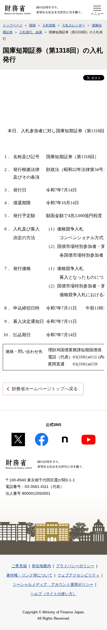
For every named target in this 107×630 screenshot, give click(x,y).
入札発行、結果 (30, 32)
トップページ (12, 25)
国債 (32, 25)
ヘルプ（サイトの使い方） (53, 594)
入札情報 (48, 25)
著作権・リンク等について (29, 575)
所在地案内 (41, 566)
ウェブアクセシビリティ (78, 575)
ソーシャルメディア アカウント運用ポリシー (53, 584)
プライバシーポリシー (75, 566)
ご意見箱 (19, 566)
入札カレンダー (73, 25)
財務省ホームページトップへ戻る (45, 388)
